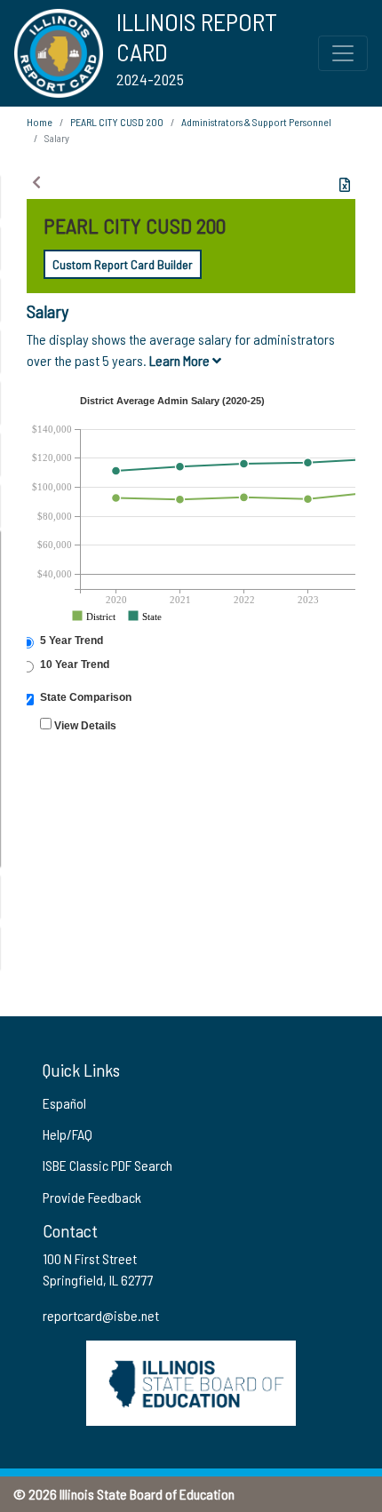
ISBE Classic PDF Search (107, 1165)
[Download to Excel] (344, 185)
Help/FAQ (67, 1134)
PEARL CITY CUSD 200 (116, 121)
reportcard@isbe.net (101, 1315)
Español (64, 1102)
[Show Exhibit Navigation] (36, 182)
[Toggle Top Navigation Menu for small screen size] (343, 53)
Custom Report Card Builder (122, 264)
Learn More (180, 360)
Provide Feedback (92, 1197)
